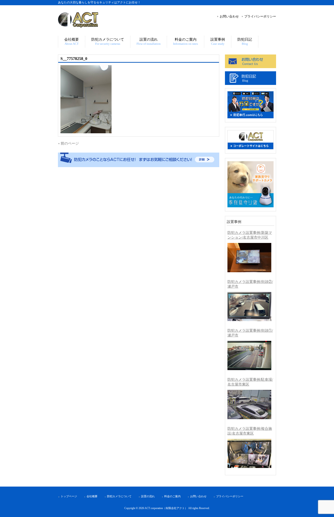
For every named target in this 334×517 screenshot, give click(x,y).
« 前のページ (68, 143)
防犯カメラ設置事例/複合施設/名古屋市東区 (249, 431)
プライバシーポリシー (260, 16)
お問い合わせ (229, 16)
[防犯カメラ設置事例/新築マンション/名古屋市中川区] (249, 257)
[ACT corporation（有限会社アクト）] (78, 25)
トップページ (69, 496)
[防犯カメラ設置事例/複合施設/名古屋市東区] (249, 453)
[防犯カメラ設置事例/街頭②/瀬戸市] (249, 306)
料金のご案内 (172, 496)
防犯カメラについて (119, 496)
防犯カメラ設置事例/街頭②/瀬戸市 (250, 284)
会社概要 (92, 496)
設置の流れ (148, 496)
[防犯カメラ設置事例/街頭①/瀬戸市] (249, 355)
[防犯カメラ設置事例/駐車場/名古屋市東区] (249, 404)
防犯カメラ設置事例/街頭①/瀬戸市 (250, 333)
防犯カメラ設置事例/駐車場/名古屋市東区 (250, 382)
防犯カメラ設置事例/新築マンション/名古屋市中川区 (249, 235)
